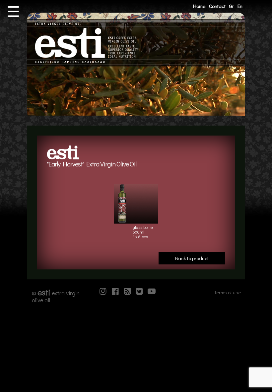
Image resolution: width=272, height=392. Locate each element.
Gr (231, 6)
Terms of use (227, 292)
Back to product (192, 258)
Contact (217, 6)
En (240, 6)
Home (199, 6)
